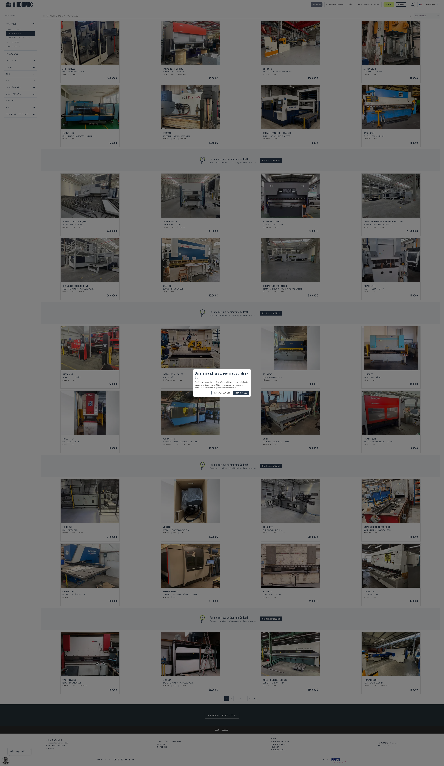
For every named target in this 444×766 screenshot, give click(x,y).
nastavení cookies (221, 393)
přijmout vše (241, 393)
